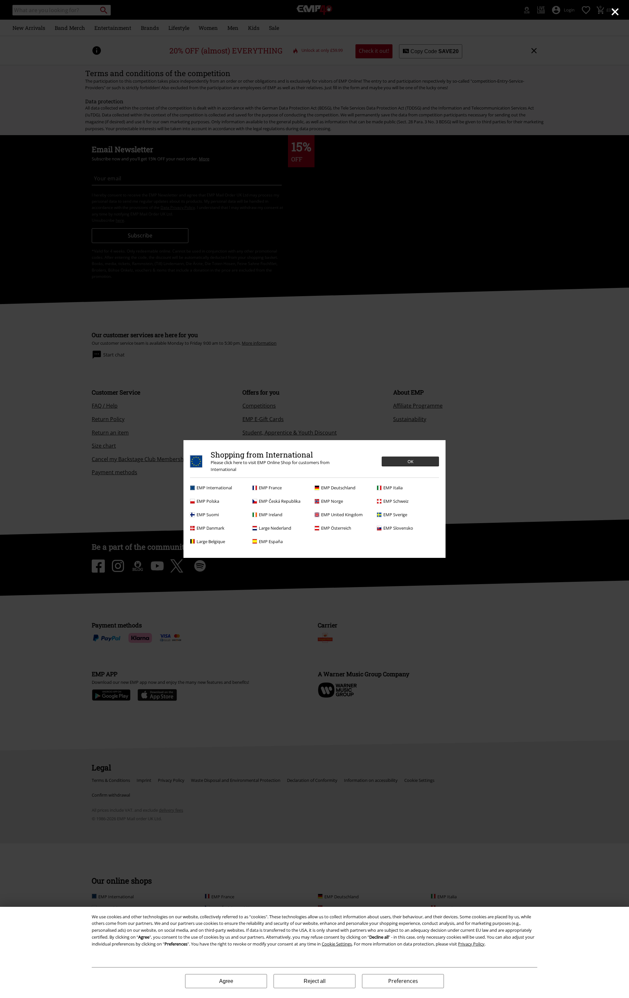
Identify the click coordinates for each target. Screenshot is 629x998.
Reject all (315, 981)
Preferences (403, 981)
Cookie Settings (337, 944)
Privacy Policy (471, 944)
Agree (226, 981)
